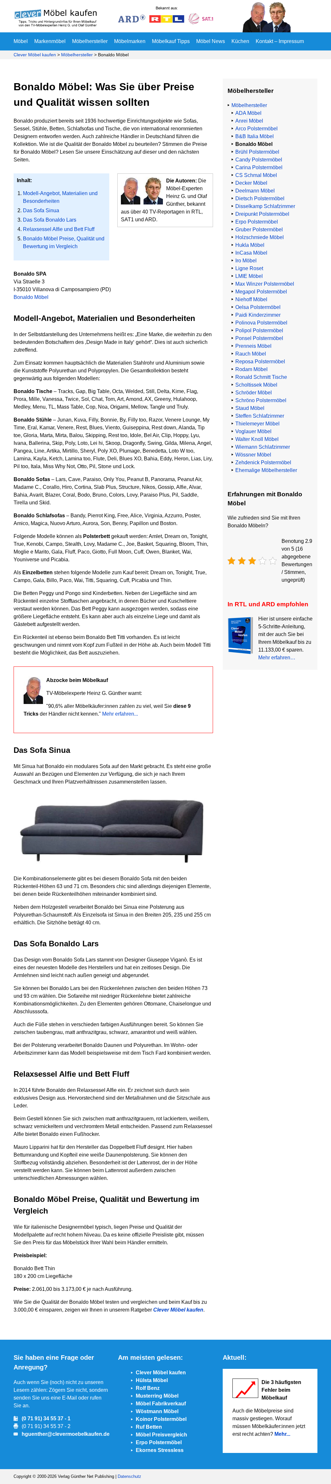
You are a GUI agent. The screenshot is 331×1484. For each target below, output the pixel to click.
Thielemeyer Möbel (257, 423)
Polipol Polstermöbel (259, 330)
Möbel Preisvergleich (161, 1434)
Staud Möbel (249, 408)
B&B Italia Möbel (254, 136)
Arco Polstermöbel (256, 128)
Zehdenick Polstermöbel (263, 462)
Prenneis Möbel (253, 346)
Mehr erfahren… (276, 657)
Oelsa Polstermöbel (258, 307)
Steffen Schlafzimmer (259, 416)
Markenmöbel (50, 41)
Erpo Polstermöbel (256, 222)
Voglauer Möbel (253, 431)
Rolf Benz (148, 1388)
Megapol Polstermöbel (261, 291)
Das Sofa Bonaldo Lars (49, 220)
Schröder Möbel (253, 392)
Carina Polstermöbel (259, 167)
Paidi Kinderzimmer (258, 315)
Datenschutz (129, 1476)
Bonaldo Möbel (31, 297)
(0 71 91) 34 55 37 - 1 (46, 1418)
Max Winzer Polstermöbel (264, 284)
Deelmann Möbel (255, 190)
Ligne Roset (249, 268)
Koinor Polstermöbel (161, 1419)
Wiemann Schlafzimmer (262, 447)
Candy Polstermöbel (258, 159)
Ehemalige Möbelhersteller (266, 470)
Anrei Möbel (249, 121)
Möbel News (210, 41)
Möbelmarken (129, 41)
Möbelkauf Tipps (171, 41)
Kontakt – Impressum (280, 41)
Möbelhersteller (90, 41)
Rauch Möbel (250, 354)
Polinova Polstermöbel (261, 322)
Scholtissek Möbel (256, 385)
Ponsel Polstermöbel (259, 338)
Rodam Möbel (251, 369)
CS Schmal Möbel (256, 175)
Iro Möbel (246, 260)
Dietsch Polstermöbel (259, 198)
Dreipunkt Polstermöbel (262, 214)
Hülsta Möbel (152, 1380)
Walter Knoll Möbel (257, 439)
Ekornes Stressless (160, 1450)
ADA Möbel (248, 113)
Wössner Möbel (253, 454)
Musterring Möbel (157, 1396)
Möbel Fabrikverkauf (161, 1403)
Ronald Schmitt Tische (261, 377)
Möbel (21, 41)
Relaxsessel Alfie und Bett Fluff (58, 229)
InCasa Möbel (251, 253)
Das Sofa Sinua (41, 210)
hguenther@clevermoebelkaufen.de (66, 1434)
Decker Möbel (251, 183)
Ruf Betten (149, 1427)
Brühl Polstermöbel (257, 152)
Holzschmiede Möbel (259, 237)
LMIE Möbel (249, 276)
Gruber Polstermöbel (259, 229)
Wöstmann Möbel (157, 1411)
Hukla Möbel (249, 245)
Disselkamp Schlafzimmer (265, 206)
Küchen (240, 41)
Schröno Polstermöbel (260, 400)
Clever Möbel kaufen (35, 54)
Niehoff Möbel (251, 299)
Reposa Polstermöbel (260, 361)
